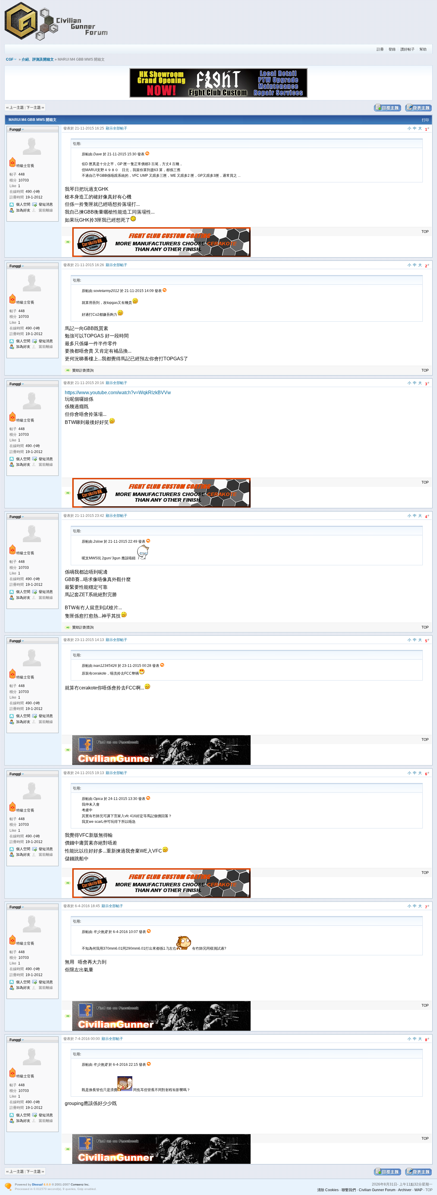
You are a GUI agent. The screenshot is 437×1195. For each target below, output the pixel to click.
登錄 (392, 49)
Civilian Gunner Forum (377, 1190)
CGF (9, 59)
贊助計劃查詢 (83, 370)
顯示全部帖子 (116, 128)
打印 (425, 120)
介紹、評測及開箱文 (38, 59)
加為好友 (23, 210)
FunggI (15, 129)
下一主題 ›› (35, 107)
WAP (418, 1190)
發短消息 (46, 204)
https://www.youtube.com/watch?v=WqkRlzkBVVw (118, 392)
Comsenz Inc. (80, 1184)
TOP (425, 232)
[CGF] (56, 41)
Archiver (404, 1190)
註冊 (380, 49)
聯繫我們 (349, 1190)
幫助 (423, 49)
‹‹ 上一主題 (15, 107)
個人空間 (23, 204)
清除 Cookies (328, 1190)
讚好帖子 (407, 49)
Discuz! (37, 1184)
